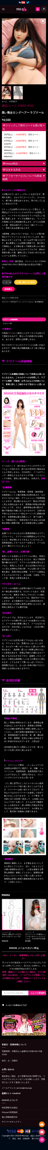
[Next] (42, 51)
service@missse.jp (24, 1088)
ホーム (4, 101)
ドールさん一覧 (30, 302)
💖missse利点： (11, 163)
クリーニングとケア (14, 761)
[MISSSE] (21, 9)
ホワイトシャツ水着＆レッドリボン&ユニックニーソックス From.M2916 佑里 (35, 936)
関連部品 (40, 302)
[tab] (24, 319)
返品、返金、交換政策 (21, 1138)
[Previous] (6, 51)
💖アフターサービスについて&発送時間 (22, 177)
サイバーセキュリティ (11, 1121)
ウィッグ (21, 302)
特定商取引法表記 (10, 1107)
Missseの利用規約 (10, 1112)
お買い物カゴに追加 (26, 282)
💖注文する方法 (11, 169)
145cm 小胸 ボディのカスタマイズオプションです (11, 935)
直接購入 (8, 289)
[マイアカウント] (38, 9)
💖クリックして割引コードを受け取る (22, 127)
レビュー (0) (7, 323)
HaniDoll (16, 1093)
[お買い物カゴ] (44, 9)
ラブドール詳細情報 (10, 319)
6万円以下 (13, 101)
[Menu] (3, 9)
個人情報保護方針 (10, 1117)
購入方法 (35, 1138)
